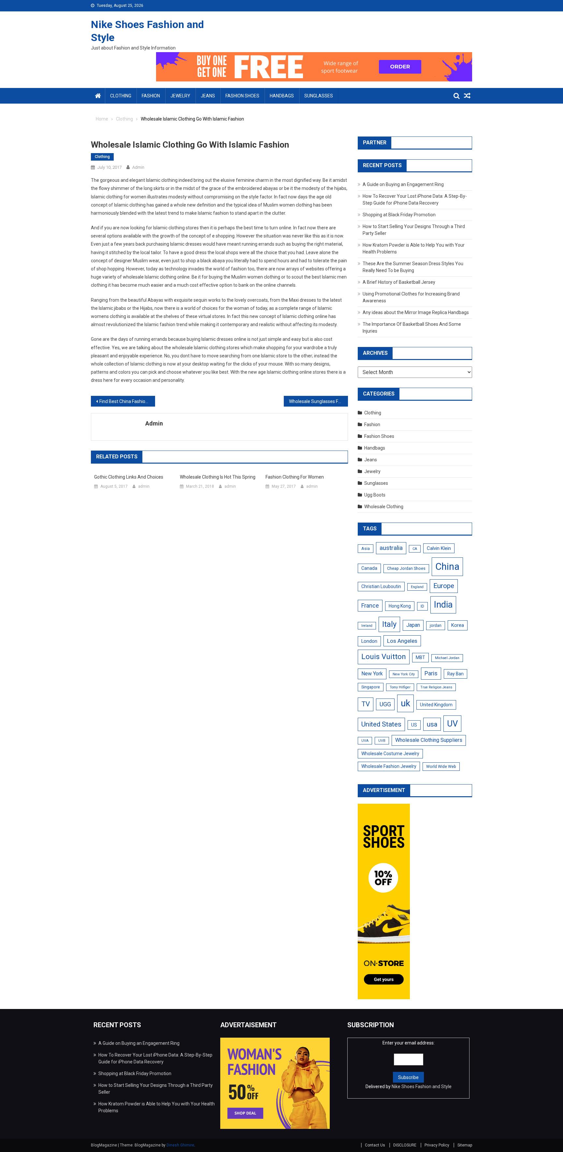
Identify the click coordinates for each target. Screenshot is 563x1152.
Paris (431, 673)
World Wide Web (441, 766)
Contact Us (375, 1145)
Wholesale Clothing (383, 506)
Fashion (151, 95)
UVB (381, 741)
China (447, 566)
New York (372, 673)
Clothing (120, 95)
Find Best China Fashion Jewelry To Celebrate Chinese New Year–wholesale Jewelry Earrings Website (127, 401)
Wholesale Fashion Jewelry (388, 766)
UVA (364, 741)
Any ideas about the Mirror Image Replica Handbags (416, 312)
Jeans (208, 95)
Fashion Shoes (242, 95)
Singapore (370, 687)
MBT (420, 657)
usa (432, 724)
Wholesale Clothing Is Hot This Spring (217, 477)
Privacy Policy (437, 1145)
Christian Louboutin (381, 586)
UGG (385, 704)
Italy (389, 624)
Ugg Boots (374, 494)
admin (138, 167)
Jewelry (180, 95)
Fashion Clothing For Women (295, 477)
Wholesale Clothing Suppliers (428, 740)
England (417, 587)
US (414, 724)
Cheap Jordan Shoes (406, 568)
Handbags (282, 95)
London (369, 641)
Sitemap (464, 1145)
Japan (413, 625)
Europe (443, 586)
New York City (404, 674)
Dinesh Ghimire (180, 1145)
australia (391, 548)
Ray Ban (455, 673)
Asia (365, 548)
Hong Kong (400, 606)
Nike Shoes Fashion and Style (422, 1086)
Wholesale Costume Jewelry (390, 753)
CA (414, 549)
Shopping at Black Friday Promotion (399, 214)
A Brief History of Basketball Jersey (399, 282)
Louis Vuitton (383, 656)
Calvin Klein (439, 548)
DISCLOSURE (404, 1145)
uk (405, 703)
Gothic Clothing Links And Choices (128, 477)
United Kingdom (436, 704)
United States (381, 724)
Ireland (366, 626)
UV (452, 723)
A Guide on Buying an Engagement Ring (403, 184)
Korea (457, 625)
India (443, 604)
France (370, 605)
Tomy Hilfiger (400, 687)
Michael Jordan (447, 658)
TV (365, 704)
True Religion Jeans (436, 687)
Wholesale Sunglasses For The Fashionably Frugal (318, 401)
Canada (369, 568)
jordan (435, 625)
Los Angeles (402, 641)
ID (422, 606)
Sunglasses (318, 95)
